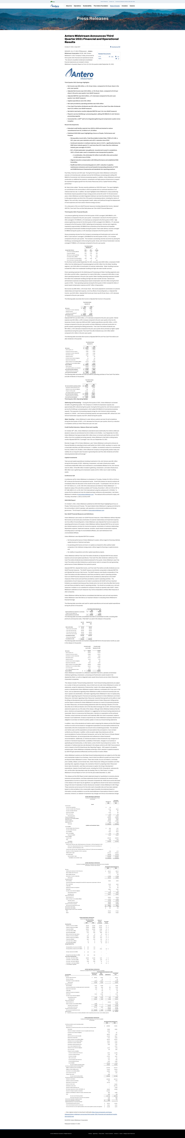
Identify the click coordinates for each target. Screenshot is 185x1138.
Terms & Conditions (109, 1133)
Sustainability (87, 6)
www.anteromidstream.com (86, 494)
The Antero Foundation (101, 6)
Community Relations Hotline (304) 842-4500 (125, 1)
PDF (118, 56)
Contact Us (111, 1)
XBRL (99, 58)
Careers (132, 6)
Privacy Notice (101, 1133)
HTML (112, 56)
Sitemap (90, 1133)
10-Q (99, 56)
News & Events (115, 6)
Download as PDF (116, 46)
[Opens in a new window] (52, 1)
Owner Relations (104, 1)
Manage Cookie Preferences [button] (129, 1133)
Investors (125, 6)
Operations (77, 6)
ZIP (118, 58)
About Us (69, 6)
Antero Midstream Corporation (57, 1133)
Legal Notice (95, 1133)
